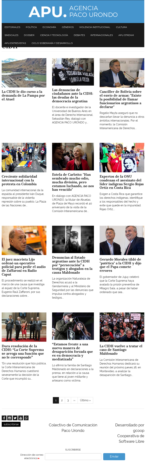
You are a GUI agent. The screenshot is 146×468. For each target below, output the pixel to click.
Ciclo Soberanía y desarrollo (52, 43)
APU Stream (126, 35)
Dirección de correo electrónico (31, 456)
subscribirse (11, 424)
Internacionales (101, 35)
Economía (49, 27)
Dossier (29, 35)
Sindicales (11, 35)
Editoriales (12, 27)
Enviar (114, 456)
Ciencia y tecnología (54, 35)
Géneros (68, 27)
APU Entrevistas (15, 43)
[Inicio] (73, 11)
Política (31, 27)
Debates (79, 35)
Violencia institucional (94, 27)
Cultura (121, 27)
